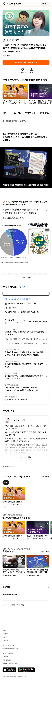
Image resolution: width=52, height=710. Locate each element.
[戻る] (4, 3)
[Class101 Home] (14, 3)
